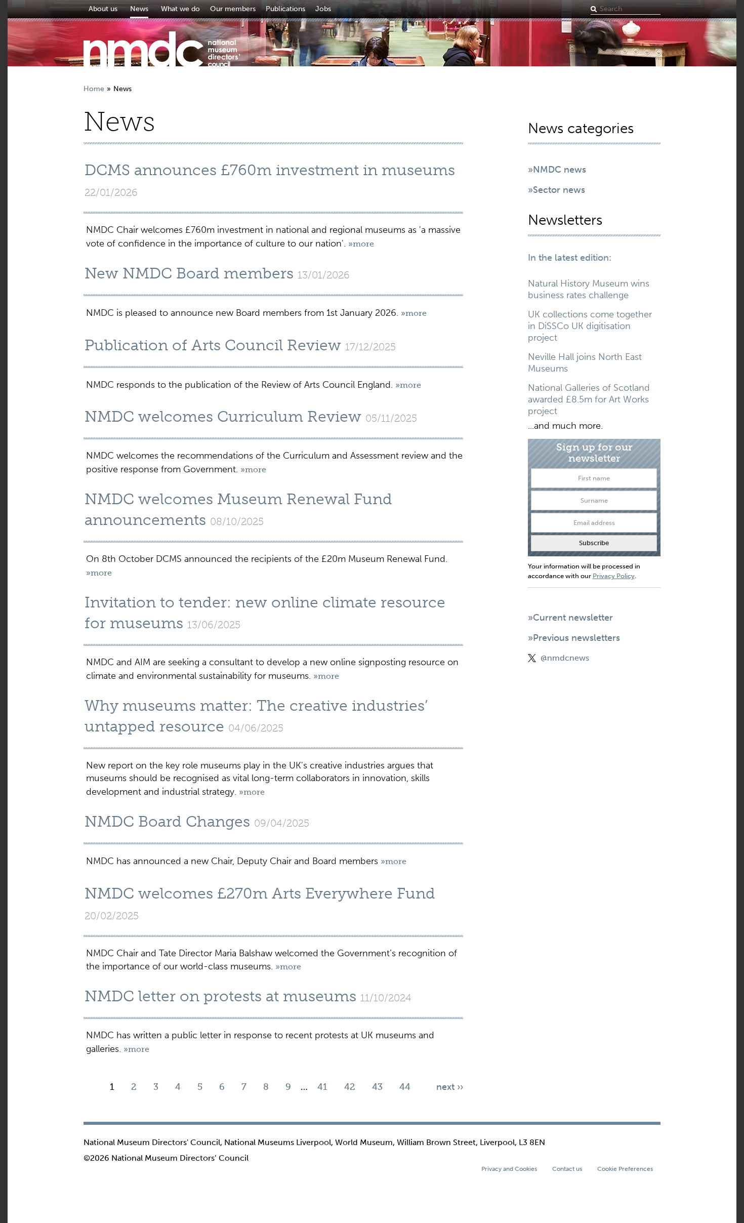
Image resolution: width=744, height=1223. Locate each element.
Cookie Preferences (625, 1168)
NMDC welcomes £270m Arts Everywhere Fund (260, 893)
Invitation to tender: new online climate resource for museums (265, 612)
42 (349, 1086)
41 (322, 1086)
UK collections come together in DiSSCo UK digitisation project (590, 326)
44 (404, 1086)
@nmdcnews (565, 658)
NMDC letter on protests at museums (220, 996)
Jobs (323, 9)
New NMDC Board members (189, 273)
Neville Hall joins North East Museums (585, 362)
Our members (233, 9)
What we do (180, 9)
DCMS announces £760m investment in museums (270, 170)
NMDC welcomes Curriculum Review (223, 416)
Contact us (567, 1168)
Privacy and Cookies (509, 1168)
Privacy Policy (614, 576)
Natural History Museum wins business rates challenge (588, 289)
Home (94, 89)
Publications (285, 9)
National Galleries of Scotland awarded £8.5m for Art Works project (589, 399)
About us (103, 9)
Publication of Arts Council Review (213, 345)
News (139, 9)
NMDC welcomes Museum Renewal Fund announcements (238, 509)
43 (377, 1086)
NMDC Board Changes (167, 821)
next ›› (449, 1086)
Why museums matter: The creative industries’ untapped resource (256, 716)
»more (361, 244)
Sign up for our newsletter (594, 452)
